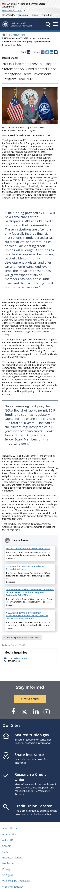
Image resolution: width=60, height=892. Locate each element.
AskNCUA (7, 840)
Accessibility (9, 834)
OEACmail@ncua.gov (17, 658)
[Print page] (28, 52)
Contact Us (47, 14)
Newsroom (19, 34)
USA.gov (7, 875)
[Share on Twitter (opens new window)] (47, 52)
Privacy (6, 869)
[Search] (47, 24)
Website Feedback (12, 886)
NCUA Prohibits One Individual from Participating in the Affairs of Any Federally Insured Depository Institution (27, 615)
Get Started (30, 699)
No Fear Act (9, 863)
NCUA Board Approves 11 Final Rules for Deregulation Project (25, 567)
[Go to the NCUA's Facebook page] (13, 712)
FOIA (5, 851)
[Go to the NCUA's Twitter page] (24, 712)
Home (9, 34)
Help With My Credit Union (14, 14)
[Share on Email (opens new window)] (56, 52)
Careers (6, 846)
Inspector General (12, 857)
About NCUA (9, 828)
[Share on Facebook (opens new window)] (43, 52)
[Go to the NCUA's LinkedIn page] (35, 712)
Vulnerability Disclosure (16, 881)
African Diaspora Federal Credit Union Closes (28, 548)
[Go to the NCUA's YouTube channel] (46, 712)
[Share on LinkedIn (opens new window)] (51, 52)
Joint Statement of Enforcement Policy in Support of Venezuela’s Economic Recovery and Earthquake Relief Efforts (30, 592)
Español (34, 14)
